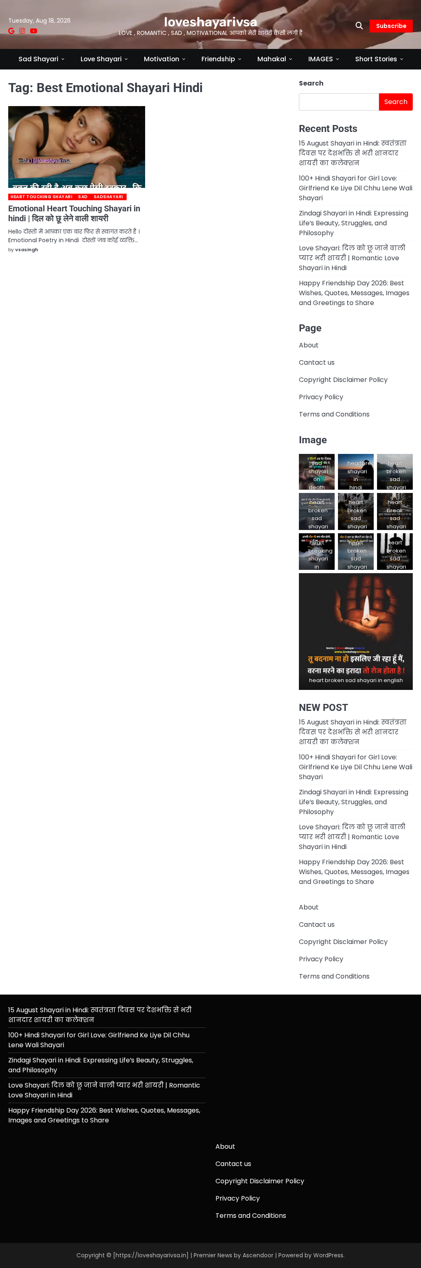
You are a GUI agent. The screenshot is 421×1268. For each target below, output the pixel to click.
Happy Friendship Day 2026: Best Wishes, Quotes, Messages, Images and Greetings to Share (354, 293)
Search (311, 83)
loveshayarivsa (210, 22)
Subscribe (391, 26)
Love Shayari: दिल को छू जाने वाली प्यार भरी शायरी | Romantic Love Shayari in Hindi (352, 258)
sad (83, 196)
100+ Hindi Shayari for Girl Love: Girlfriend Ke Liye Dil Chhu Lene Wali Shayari (355, 188)
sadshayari (108, 196)
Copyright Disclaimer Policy (343, 379)
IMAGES (320, 59)
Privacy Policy (321, 397)
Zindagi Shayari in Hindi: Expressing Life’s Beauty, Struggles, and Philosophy (353, 223)
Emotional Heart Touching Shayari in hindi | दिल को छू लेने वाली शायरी (74, 213)
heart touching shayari (41, 196)
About (309, 345)
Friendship (218, 59)
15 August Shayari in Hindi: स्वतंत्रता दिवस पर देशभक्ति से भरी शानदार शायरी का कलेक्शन (353, 153)
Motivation (161, 59)
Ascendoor (258, 1255)
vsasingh (26, 249)
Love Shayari (101, 59)
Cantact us (317, 362)
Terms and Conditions (334, 414)
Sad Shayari (38, 59)
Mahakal (271, 59)
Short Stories (376, 59)
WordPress (328, 1255)
